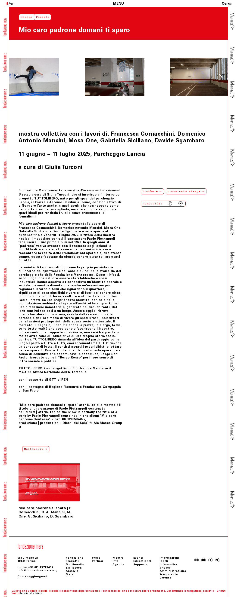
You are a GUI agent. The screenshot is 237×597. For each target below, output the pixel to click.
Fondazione (75, 557)
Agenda (118, 564)
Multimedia (75, 564)
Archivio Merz (72, 572)
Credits (165, 577)
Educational (142, 561)
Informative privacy (169, 566)
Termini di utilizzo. (31, 593)
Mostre (26, 17)
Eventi (138, 557)
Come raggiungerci (32, 576)
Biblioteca (73, 567)
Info (115, 561)
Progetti (72, 561)
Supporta (140, 564)
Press (96, 557)
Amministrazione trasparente (173, 572)
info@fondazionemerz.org (37, 570)
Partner (97, 561)
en (12, 3)
